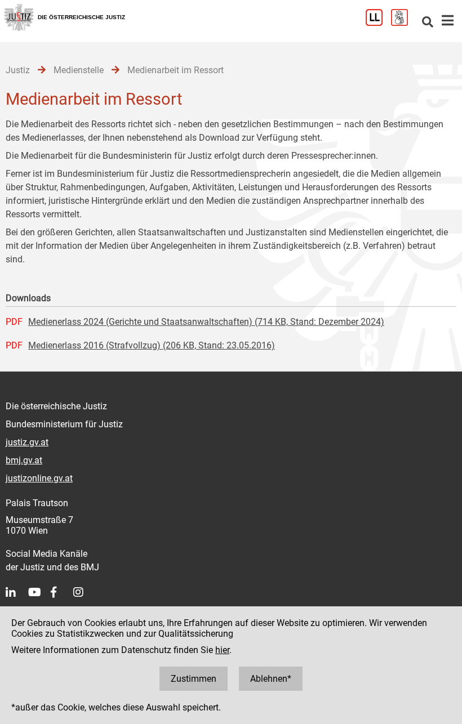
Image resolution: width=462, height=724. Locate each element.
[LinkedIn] (17, 592)
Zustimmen (193, 678)
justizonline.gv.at (39, 478)
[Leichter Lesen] (378, 23)
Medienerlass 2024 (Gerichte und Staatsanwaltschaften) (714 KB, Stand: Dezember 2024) (206, 321)
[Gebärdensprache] (403, 23)
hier (222, 650)
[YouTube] (39, 592)
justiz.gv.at (27, 442)
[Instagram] (84, 592)
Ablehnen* (270, 678)
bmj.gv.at (24, 460)
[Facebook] (62, 592)
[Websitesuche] (427, 23)
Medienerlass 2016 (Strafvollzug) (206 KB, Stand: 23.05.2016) (151, 345)
